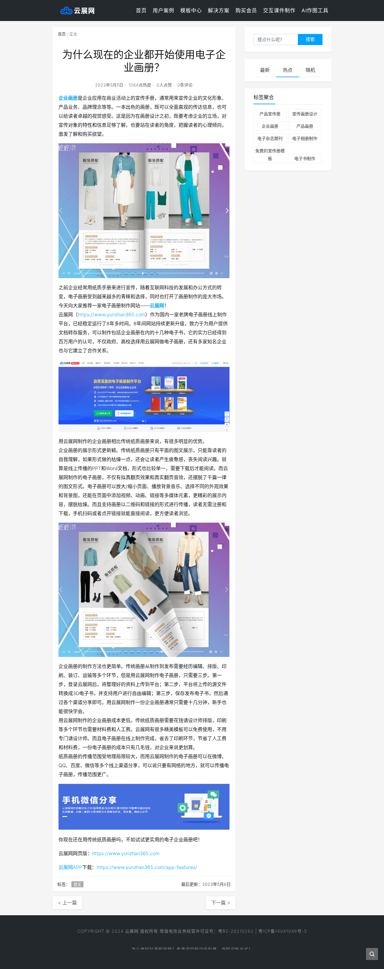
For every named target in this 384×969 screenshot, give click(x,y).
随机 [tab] (310, 70)
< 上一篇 (67, 903)
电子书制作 (304, 158)
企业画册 (68, 98)
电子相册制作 (304, 138)
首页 (141, 11)
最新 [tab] (265, 70)
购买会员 (246, 11)
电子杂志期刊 (270, 138)
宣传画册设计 (304, 113)
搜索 (310, 39)
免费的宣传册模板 (270, 154)
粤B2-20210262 (236, 931)
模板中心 (191, 11)
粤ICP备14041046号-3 (282, 931)
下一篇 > (220, 903)
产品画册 (304, 126)
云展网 (157, 305)
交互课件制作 (279, 11)
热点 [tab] (287, 70)
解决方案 (219, 11)
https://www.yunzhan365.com (111, 314)
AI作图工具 (315, 11)
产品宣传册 (270, 113)
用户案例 (163, 11)
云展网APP (70, 867)
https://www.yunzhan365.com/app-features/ (147, 867)
